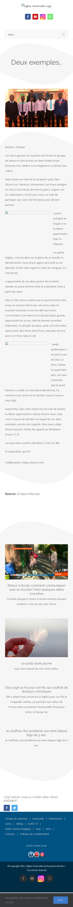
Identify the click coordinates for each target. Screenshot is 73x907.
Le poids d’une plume (36, 663)
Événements (55, 818)
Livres (8, 823)
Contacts (10, 834)
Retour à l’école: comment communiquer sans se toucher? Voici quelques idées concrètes (37, 589)
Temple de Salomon (16, 818)
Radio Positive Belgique (18, 828)
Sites (48, 828)
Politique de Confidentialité (34, 834)
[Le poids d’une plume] (36, 637)
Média (19, 823)
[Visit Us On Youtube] (36, 854)
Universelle (38, 818)
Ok (60, 900)
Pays (38, 828)
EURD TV (33, 823)
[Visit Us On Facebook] (31, 854)
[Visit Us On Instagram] (42, 854)
